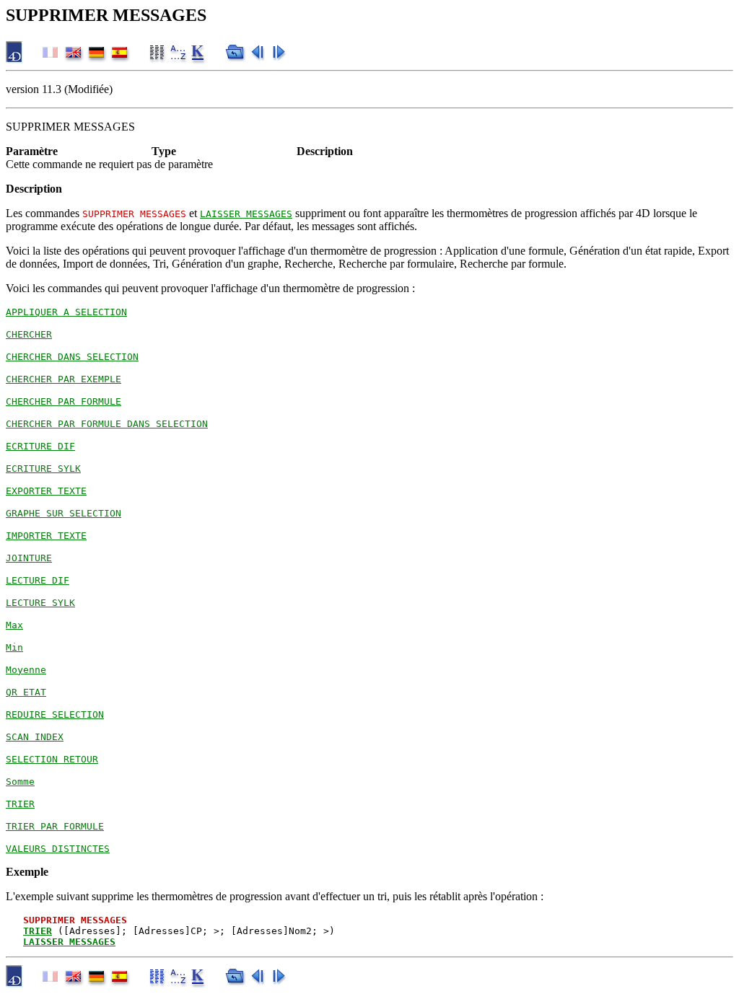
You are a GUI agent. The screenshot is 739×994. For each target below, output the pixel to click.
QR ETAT (26, 692)
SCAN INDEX (35, 736)
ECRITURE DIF (40, 446)
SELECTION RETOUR (52, 759)
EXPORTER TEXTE (46, 490)
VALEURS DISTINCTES (58, 848)
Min (14, 647)
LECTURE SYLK (40, 602)
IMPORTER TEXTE (46, 535)
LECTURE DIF (37, 580)
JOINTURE (29, 558)
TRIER (20, 804)
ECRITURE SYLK (43, 468)
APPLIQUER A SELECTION (66, 312)
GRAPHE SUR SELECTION (63, 513)
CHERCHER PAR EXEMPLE (63, 379)
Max (14, 625)
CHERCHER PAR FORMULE (63, 401)
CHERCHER (29, 334)
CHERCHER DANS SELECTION (72, 356)
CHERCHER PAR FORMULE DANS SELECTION (107, 423)
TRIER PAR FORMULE (55, 826)
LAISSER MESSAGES (246, 213)
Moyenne (26, 669)
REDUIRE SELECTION (55, 714)
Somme (20, 781)
